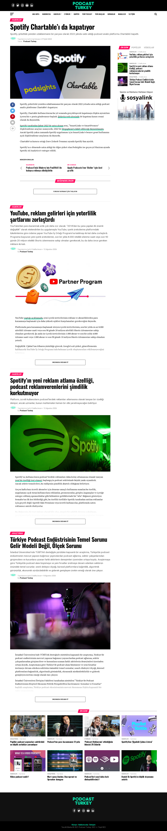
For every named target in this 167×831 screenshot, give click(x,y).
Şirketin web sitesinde (68, 116)
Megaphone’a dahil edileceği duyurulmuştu (83, 128)
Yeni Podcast (87, 14)
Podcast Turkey (29, 41)
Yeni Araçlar (100, 14)
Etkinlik (67, 14)
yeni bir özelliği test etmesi (28, 480)
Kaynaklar (111, 14)
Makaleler (122, 14)
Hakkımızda (46, 14)
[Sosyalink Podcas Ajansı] (136, 120)
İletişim (132, 14)
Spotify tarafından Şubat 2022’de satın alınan (41, 125)
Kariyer (76, 14)
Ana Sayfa (35, 14)
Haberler (57, 14)
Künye (74, 825)
